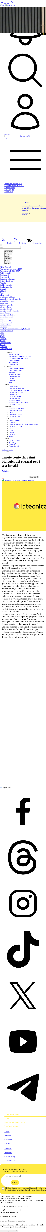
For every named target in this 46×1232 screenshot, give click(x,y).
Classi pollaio (4, 295)
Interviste (3, 339)
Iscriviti (15, 1182)
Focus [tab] (7, 256)
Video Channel (5, 267)
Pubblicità (3, 347)
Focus (2, 333)
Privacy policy (9, 1160)
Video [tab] (7, 261)
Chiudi (15, 1231)
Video (6, 1118)
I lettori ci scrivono (6, 281)
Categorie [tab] (8, 254)
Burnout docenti (5, 313)
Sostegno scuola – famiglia (18, 402)
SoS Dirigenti (9, 190)
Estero (2, 319)
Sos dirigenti (4, 275)
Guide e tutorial (9, 188)
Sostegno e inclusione (7, 315)
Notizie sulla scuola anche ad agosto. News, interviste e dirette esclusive (34, 208)
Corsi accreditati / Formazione (15, 1122)
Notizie (2, 337)
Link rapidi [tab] (8, 251)
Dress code (4, 303)
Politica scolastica (6, 285)
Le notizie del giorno (7, 279)
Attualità (3, 283)
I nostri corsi (8, 192)
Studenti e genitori (6, 317)
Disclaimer (8, 1153)
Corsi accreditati (5, 343)
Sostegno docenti (6, 309)
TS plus (2, 345)
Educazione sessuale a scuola (10, 299)
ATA (1, 293)
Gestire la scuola (6, 287)
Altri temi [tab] (8, 258)
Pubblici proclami (6, 349)
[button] (25, 70)
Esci (5, 138)
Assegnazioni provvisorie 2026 (11, 269)
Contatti (7, 1143)
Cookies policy (9, 1157)
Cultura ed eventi (6, 323)
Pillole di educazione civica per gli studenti (15, 329)
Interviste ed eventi (6, 331)
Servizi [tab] (7, 263)
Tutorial (2, 341)
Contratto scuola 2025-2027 (14, 186)
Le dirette (3, 327)
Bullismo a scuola (6, 305)
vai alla (9, 1212)
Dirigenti (3, 291)
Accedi (6, 134)
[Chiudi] (1, 245)
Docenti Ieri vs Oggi (7, 301)
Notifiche (7, 1135)
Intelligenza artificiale (7, 297)
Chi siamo (8, 1139)
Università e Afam (6, 321)
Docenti (3, 289)
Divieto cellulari (5, 307)
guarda (25, 214)
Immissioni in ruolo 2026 (13, 184)
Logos (2, 335)
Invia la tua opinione (11, 1126)
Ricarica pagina (6, 1231)
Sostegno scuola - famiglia (9, 311)
